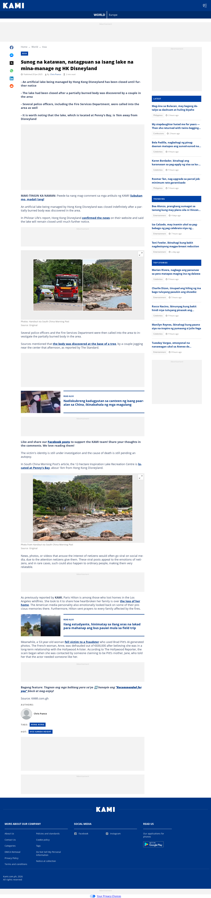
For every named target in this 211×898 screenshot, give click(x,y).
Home (24, 46)
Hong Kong (37, 724)
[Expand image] (141, 254)
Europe (113, 15)
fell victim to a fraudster (82, 642)
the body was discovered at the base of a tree (84, 344)
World (99, 15)
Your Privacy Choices (109, 896)
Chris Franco (55, 74)
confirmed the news (96, 218)
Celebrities (158, 151)
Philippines (158, 115)
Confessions (158, 133)
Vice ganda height (40, 731)
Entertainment (159, 215)
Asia (44, 46)
